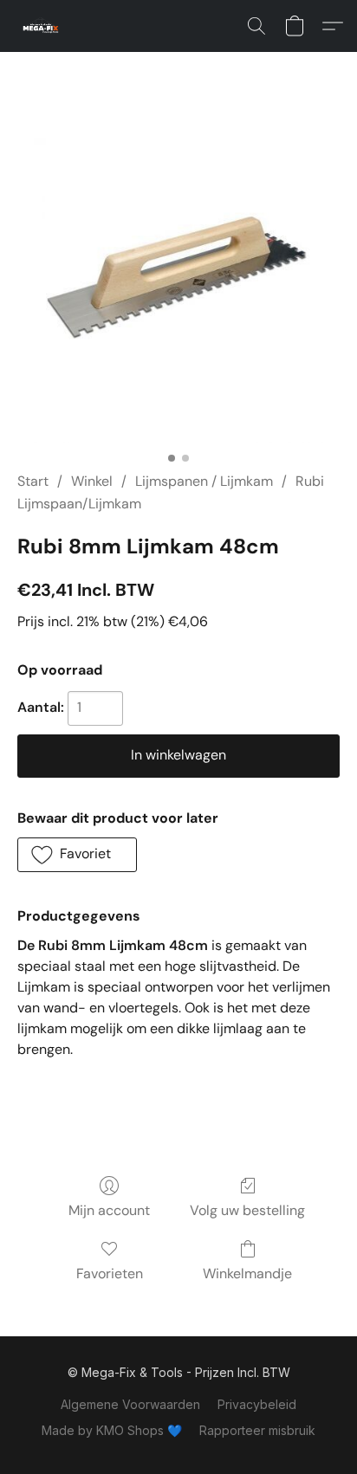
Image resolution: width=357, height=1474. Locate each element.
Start (33, 481)
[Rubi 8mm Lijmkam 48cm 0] (178, 282)
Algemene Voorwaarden (130, 1404)
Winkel (92, 481)
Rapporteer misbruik (257, 1430)
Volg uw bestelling (247, 1210)
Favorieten (109, 1273)
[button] (43, 26)
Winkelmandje (247, 1273)
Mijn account (109, 1210)
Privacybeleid (256, 1404)
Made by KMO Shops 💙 (112, 1430)
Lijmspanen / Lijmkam (204, 481)
